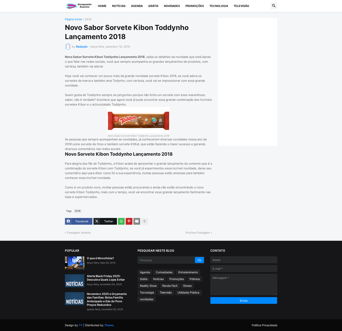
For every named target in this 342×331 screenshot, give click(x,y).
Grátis (153, 6)
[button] (274, 6)
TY (81, 325)
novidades (146, 299)
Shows (187, 285)
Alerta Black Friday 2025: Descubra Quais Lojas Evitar (106, 277)
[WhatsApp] (121, 221)
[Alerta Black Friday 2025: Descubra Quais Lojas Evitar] (74, 280)
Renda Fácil (169, 285)
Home (102, 6)
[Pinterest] (129, 221)
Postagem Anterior (79, 232)
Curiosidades (164, 272)
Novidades (172, 6)
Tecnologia (218, 6)
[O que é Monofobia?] (74, 262)
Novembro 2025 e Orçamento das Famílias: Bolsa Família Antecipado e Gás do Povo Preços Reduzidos (107, 299)
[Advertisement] (251, 81)
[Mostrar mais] (144, 221)
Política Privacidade (264, 325)
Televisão (241, 6)
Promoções (194, 6)
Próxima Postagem (197, 232)
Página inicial (73, 19)
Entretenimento (188, 272)
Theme (109, 325)
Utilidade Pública (188, 292)
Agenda (137, 6)
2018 (88, 19)
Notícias (118, 6)
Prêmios (195, 279)
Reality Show (148, 285)
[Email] (136, 221)
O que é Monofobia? (100, 258)
